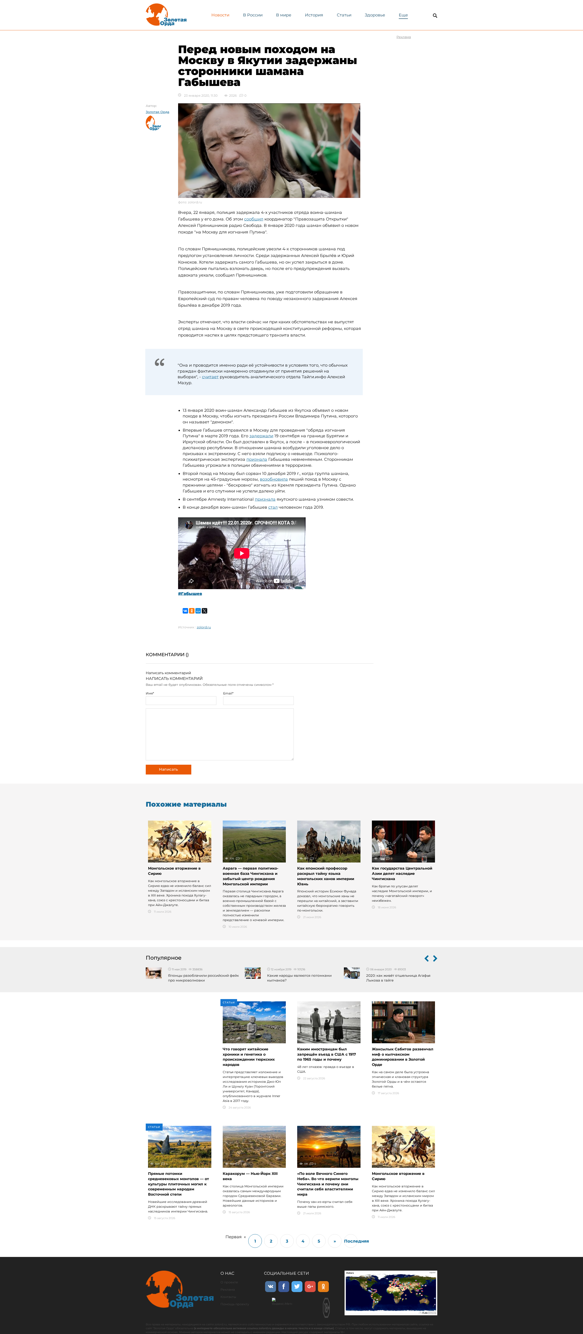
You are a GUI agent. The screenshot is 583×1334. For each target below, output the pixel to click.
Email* (228, 693)
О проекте (229, 1282)
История (314, 15)
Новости (220, 15)
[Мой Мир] (198, 611)
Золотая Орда (157, 112)
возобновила (274, 479)
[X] (204, 611)
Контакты (228, 1297)
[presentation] (426, 959)
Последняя (351, 1241)
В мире (283, 15)
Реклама (227, 1289)
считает (210, 376)
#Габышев (190, 593)
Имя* (150, 693)
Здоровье (375, 15)
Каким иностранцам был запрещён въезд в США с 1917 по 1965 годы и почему (326, 1054)
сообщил (253, 219)
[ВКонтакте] (185, 611)
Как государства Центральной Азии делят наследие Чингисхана (402, 873)
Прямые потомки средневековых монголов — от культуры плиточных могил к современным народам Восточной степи (178, 1184)
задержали (261, 435)
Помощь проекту (234, 1304)
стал (273, 507)
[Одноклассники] (191, 611)
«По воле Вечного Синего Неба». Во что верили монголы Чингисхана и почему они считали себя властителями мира (327, 1184)
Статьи (344, 15)
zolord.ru (204, 627)
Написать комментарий (168, 673)
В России (253, 15)
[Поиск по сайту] (435, 15)
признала (256, 459)
